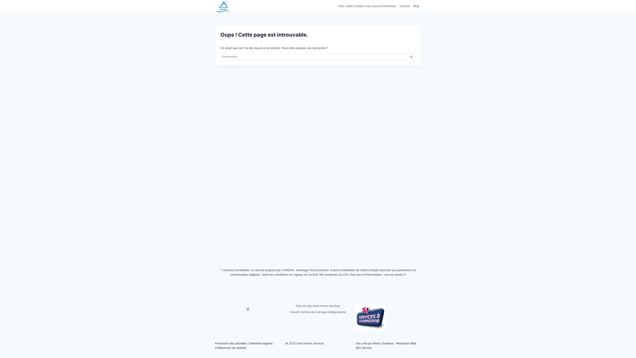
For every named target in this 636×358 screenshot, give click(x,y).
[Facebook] (248, 309)
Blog (416, 6)
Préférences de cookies (230, 348)
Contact (404, 6)
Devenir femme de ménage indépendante (318, 312)
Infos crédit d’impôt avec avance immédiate (367, 6)
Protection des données (231, 343)
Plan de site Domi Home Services (318, 306)
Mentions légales (261, 343)
